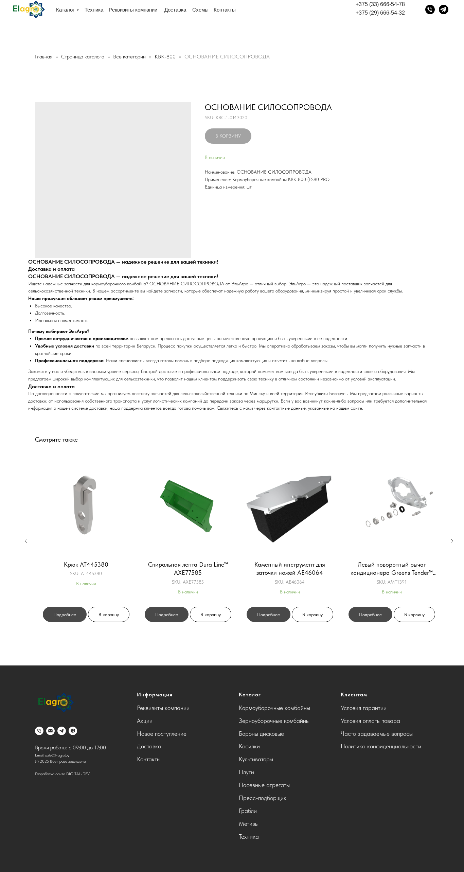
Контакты (225, 10)
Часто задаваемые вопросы (377, 733)
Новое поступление (161, 733)
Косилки (249, 746)
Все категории (130, 56)
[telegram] (61, 731)
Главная (43, 56)
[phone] (39, 731)
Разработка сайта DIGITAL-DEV (62, 773)
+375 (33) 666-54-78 (380, 4)
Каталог (65, 10)
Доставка (175, 10)
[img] (28, 10)
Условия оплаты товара (370, 720)
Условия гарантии (364, 707)
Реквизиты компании (133, 10)
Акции (145, 720)
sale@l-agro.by (57, 755)
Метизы (248, 823)
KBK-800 (166, 56)
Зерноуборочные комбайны (274, 720)
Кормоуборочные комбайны (274, 707)
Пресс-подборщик (262, 797)
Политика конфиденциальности (381, 746)
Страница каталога (83, 56)
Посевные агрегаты (264, 784)
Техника (94, 10)
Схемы (200, 10)
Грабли (248, 810)
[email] (50, 731)
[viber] (73, 731)
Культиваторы (256, 759)
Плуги (246, 772)
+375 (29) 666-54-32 (380, 13)
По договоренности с (50, 393)
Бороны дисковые (261, 733)
